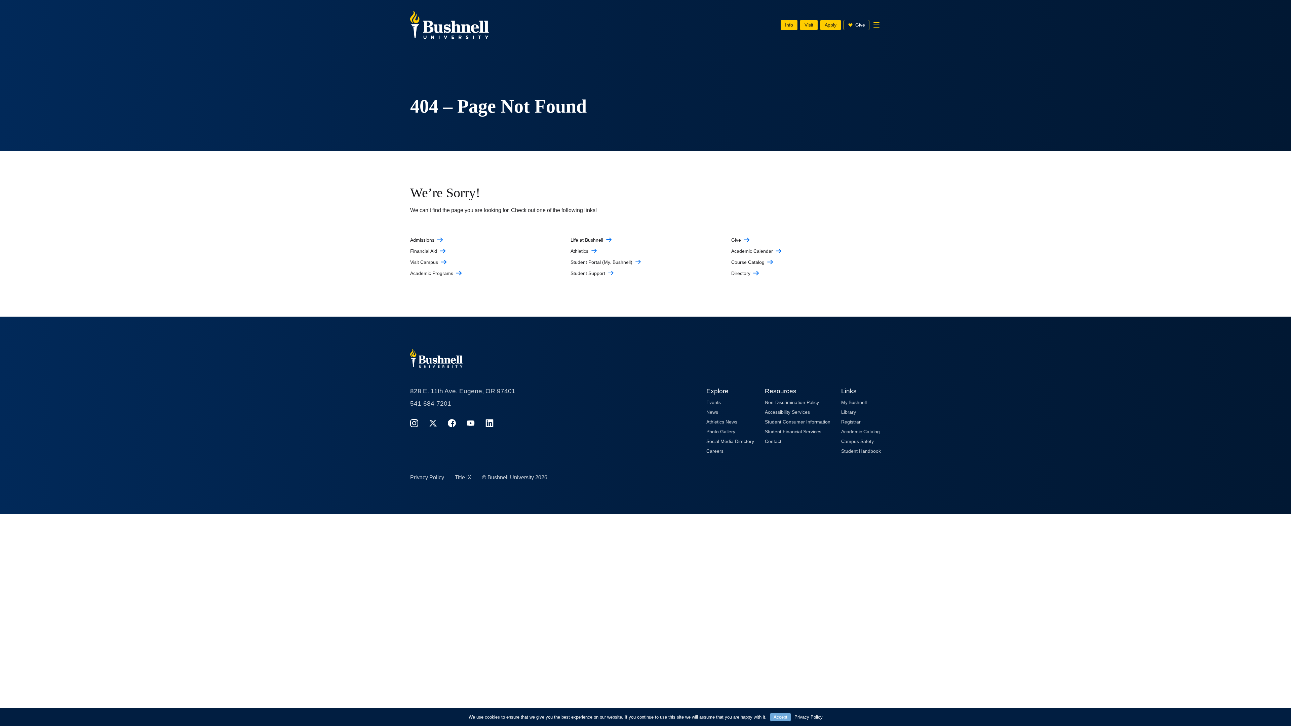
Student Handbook (861, 451)
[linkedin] (489, 423)
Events (713, 402)
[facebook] (452, 423)
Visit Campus (424, 262)
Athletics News (721, 422)
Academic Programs (431, 273)
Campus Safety (857, 441)
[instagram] (414, 423)
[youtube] (471, 423)
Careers (714, 451)
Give (860, 25)
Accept (780, 717)
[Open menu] (876, 25)
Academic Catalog (860, 431)
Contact (773, 441)
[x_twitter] (433, 423)
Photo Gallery (720, 431)
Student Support (588, 273)
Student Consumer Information (797, 422)
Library (848, 412)
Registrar (851, 422)
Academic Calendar (752, 251)
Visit (809, 25)
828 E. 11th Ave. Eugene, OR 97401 (462, 391)
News (712, 412)
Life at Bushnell (587, 240)
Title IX (463, 477)
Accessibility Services (787, 412)
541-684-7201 (430, 403)
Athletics (579, 251)
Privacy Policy (427, 477)
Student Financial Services (793, 431)
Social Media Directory (730, 441)
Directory (740, 273)
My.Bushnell (854, 402)
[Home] (449, 24)
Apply (830, 25)
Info (789, 25)
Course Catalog (748, 262)
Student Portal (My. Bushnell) (601, 262)
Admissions (422, 240)
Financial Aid (423, 251)
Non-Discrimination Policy (792, 402)
